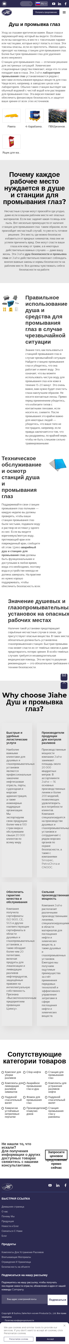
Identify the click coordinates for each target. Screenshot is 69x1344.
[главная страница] (7, 12)
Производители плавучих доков (35, 1111)
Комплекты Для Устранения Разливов (23, 1252)
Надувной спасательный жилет (13, 1100)
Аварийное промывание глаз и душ (34, 1086)
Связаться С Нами (12, 1231)
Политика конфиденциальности (19, 1320)
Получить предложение (46, 12)
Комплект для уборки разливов (13, 1075)
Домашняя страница (13, 1207)
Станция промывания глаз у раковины (56, 1112)
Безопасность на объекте (16, 1267)
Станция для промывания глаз (56, 1075)
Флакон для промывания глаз (34, 1100)
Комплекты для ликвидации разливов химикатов (14, 1087)
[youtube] (54, 4)
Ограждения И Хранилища (16, 1262)
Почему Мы (8, 1216)
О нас (5, 1211)
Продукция (8, 1221)
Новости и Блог (10, 1226)
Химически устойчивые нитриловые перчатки (12, 1112)
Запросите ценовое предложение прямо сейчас (56, 1155)
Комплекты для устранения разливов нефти (57, 1087)
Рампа (11, 126)
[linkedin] (60, 4)
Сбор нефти (33, 1072)
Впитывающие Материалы (16, 1257)
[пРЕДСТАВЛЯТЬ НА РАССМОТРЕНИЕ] (31, 3)
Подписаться (57, 1300)
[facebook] (65, 4)
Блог (4, 1236)
